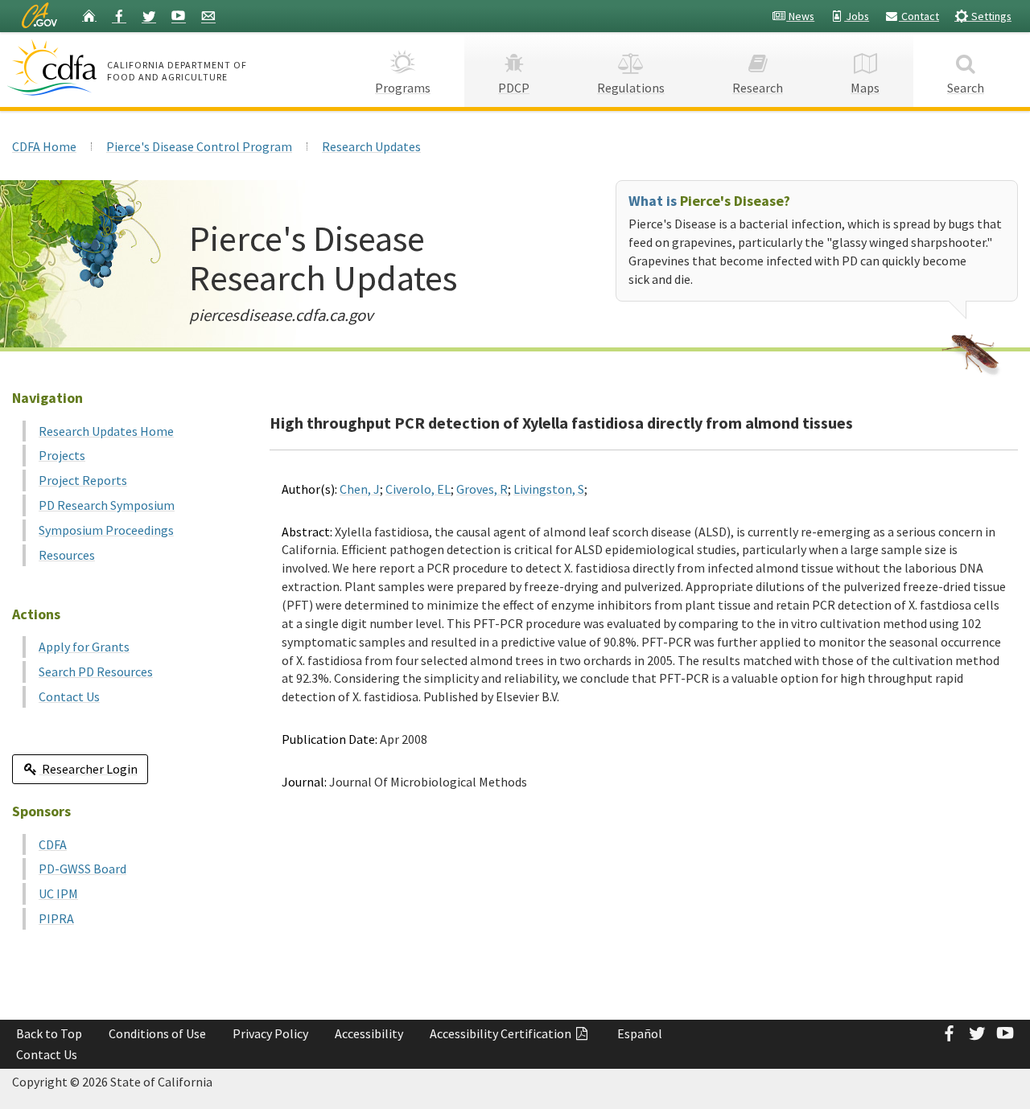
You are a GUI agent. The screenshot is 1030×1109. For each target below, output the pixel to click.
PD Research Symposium (107, 505)
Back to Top (49, 1033)
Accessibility (369, 1033)
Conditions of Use (157, 1033)
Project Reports (83, 480)
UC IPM (58, 893)
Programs (403, 88)
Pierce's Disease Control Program (199, 146)
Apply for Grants (84, 647)
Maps (865, 88)
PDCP (513, 88)
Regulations (631, 88)
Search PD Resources (96, 671)
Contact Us (69, 696)
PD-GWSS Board (82, 869)
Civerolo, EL (418, 489)
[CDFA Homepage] (54, 67)
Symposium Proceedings (106, 530)
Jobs (856, 16)
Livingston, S (548, 489)
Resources (67, 555)
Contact (919, 16)
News (800, 16)
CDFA (53, 844)
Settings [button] (990, 16)
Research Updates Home (106, 431)
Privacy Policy (270, 1033)
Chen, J (360, 489)
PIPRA (56, 918)
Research (757, 88)
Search (965, 88)
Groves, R (482, 489)
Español (639, 1033)
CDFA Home (44, 146)
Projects (62, 455)
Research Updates (371, 146)
